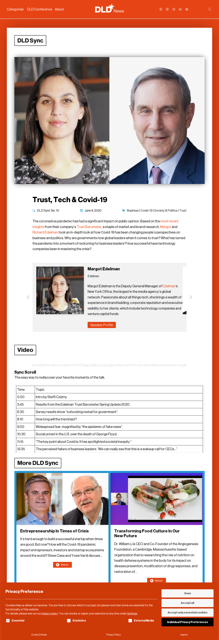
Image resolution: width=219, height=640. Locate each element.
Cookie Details (39, 634)
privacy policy (50, 613)
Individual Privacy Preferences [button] (187, 622)
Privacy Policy (113, 634)
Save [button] (187, 593)
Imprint (184, 634)
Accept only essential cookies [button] (187, 612)
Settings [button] (132, 613)
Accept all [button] (187, 603)
